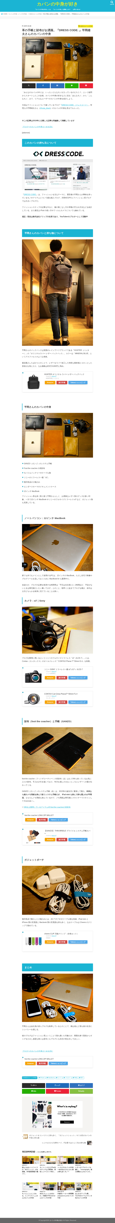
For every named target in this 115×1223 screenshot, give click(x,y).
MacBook (51, 1077)
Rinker (53, 376)
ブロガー (68, 1077)
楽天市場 (62, 382)
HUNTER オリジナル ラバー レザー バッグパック (64, 374)
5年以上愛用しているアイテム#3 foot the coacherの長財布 (47, 807)
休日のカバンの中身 (30, 1077)
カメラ (60, 1077)
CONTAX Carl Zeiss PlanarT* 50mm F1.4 (60, 694)
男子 (82, 1077)
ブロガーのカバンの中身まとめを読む (37, 127)
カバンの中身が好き (57, 3)
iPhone (42, 1077)
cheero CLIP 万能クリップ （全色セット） (61, 934)
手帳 (75, 1077)
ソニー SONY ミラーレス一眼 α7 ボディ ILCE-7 (63, 669)
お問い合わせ (76, 9)
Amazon (50, 382)
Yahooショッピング (77, 382)
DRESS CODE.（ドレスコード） (75, 105)
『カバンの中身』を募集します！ (62, 9)
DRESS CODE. (30, 194)
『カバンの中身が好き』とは (43, 9)
